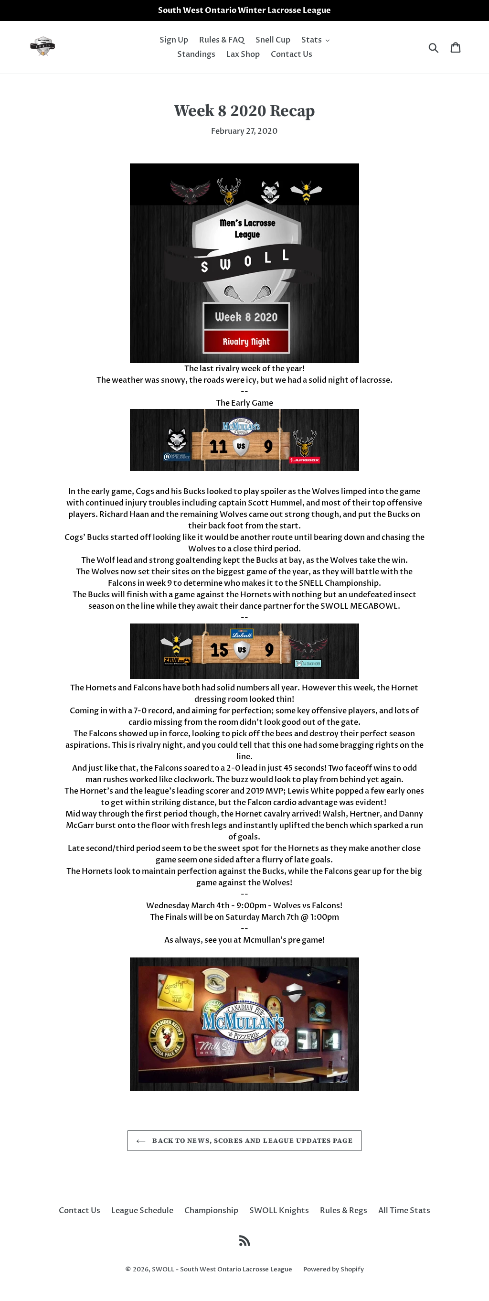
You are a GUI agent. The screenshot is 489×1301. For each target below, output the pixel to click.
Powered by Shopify (333, 1269)
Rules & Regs (343, 1210)
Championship (211, 1210)
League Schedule (142, 1210)
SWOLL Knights (279, 1210)
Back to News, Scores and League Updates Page (251, 1140)
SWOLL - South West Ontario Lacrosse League (222, 1269)
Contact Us (79, 1210)
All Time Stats (404, 1210)
